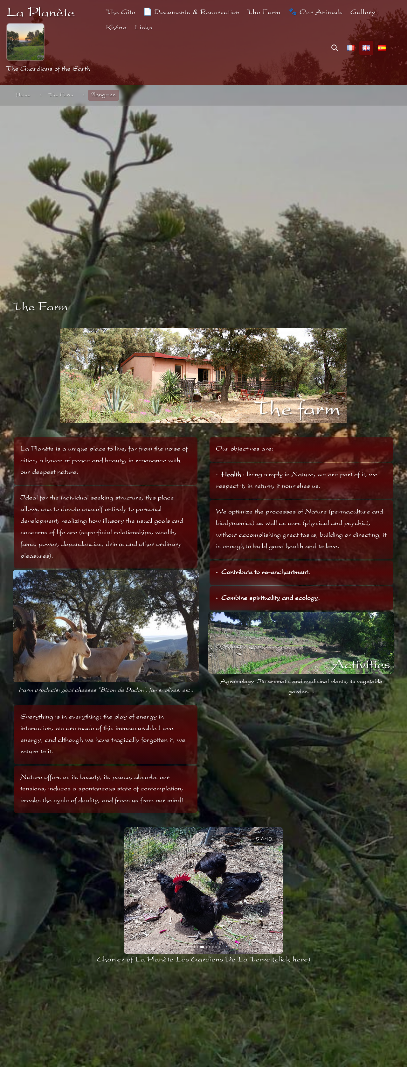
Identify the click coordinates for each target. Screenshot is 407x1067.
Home (23, 95)
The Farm (263, 12)
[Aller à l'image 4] (197, 947)
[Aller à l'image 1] (188, 947)
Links (144, 27)
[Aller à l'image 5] (201, 947)
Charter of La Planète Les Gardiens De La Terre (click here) (203, 960)
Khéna (116, 27)
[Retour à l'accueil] (25, 42)
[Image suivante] (267, 890)
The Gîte (120, 12)
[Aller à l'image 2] (191, 947)
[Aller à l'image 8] (212, 947)
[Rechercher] (335, 48)
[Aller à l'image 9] (216, 947)
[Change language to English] (366, 48)
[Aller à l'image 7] (209, 947)
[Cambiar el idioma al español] (382, 48)
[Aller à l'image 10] (219, 947)
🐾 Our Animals (315, 12)
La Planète (40, 13)
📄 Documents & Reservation (191, 12)
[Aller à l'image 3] (194, 947)
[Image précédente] (139, 890)
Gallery (363, 12)
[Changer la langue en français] (351, 48)
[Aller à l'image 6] (205, 947)
